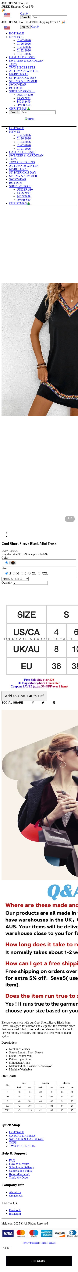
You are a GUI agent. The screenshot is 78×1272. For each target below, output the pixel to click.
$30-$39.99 (23, 98)
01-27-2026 (24, 40)
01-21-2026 (24, 53)
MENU (25, 26)
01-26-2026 (24, 43)
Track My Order (19, 1177)
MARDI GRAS (18, 74)
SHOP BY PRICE (22, 91)
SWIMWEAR (17, 84)
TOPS (13, 64)
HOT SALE (16, 33)
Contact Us (16, 1195)
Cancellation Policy (20, 1170)
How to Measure (19, 1163)
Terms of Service (47, 1243)
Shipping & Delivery (21, 1167)
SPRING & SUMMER (23, 81)
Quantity (7, 582)
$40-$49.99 (23, 101)
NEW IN (16, 36)
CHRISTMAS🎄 (19, 108)
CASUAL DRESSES (22, 57)
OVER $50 (23, 105)
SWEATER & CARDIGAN (26, 60)
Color (5, 557)
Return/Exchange (19, 1174)
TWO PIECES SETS (22, 67)
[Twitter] (43, 702)
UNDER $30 (25, 94)
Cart (24, 13)
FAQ (12, 1160)
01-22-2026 (24, 50)
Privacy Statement (31, 1243)
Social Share (12, 702)
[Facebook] (33, 702)
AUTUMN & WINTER (23, 70)
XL (34, 573)
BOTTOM (15, 88)
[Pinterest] (54, 702)
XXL (45, 573)
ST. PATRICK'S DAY (22, 77)
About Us (15, 1192)
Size (4, 568)
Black (12, 562)
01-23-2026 (24, 47)
